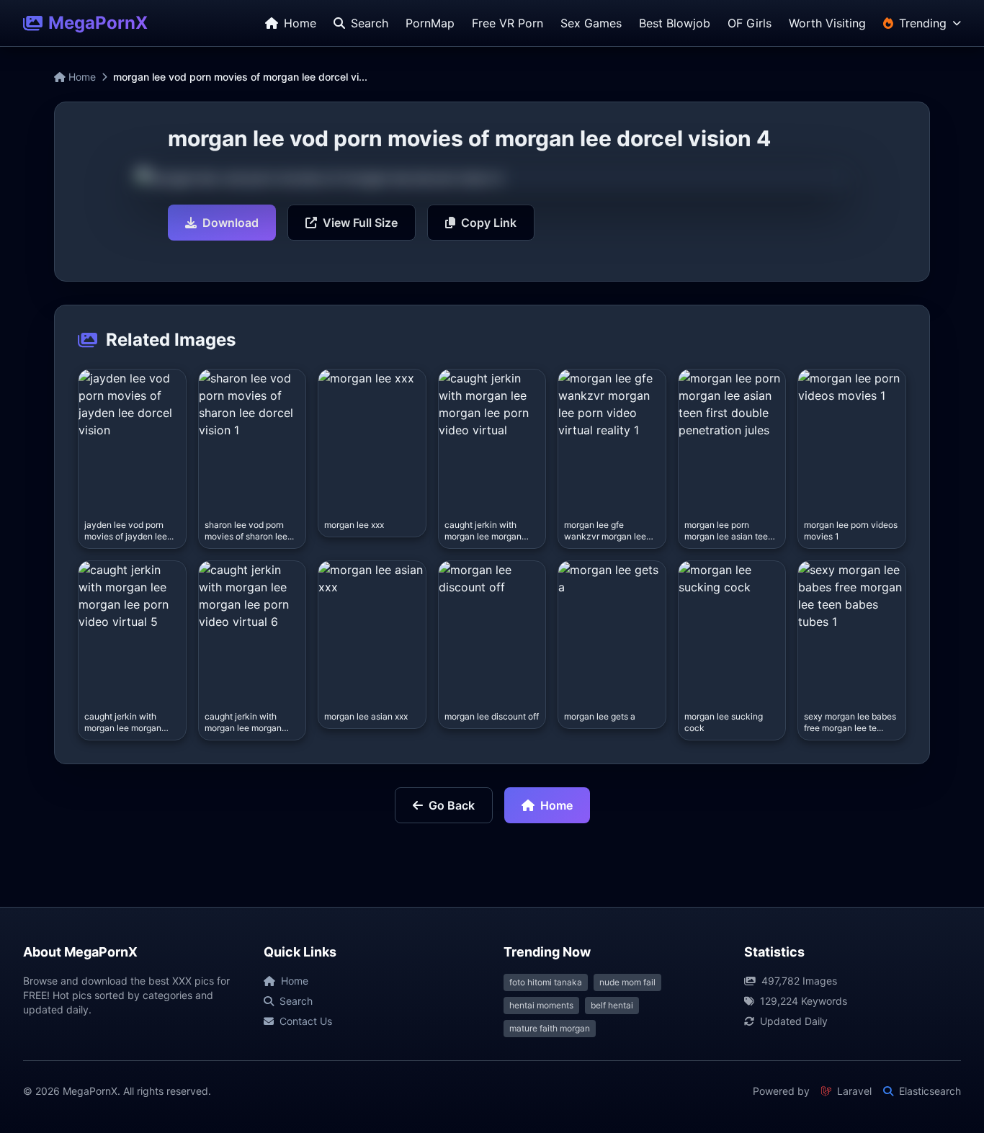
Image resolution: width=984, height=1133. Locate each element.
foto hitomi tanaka (545, 982)
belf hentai (612, 1005)
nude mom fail (627, 982)
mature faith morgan (549, 1028)
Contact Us (305, 1021)
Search (296, 1001)
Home (81, 77)
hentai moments (541, 1005)
